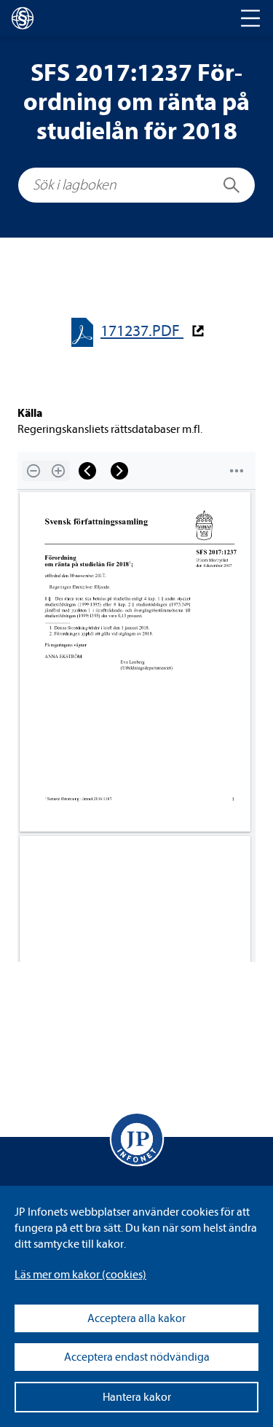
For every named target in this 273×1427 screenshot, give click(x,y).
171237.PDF (141, 331)
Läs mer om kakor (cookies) (80, 1274)
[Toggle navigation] (250, 18)
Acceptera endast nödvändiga (137, 1357)
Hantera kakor (137, 1397)
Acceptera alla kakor (136, 1318)
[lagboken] (22, 18)
